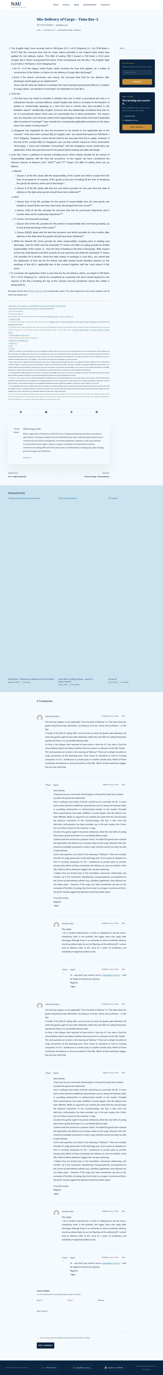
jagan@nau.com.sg (131, 120)
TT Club (12, 348)
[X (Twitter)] (46, 412)
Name (39, 1300)
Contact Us (105, 4)
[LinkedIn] (96, 412)
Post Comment (45, 1345)
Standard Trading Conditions (145, 1366)
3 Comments (74, 684)
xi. (8, 340)
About (76, 4)
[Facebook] (21, 412)
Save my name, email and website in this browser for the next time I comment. (65, 1338)
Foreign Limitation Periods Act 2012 (19, 335)
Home (55, 4)
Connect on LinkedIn (115, 1368)
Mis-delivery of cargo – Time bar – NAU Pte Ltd (59, 316)
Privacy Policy (146, 1370)
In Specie (112, 679)
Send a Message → (137, 127)
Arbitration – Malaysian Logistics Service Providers (31, 679)
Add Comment (42, 1311)
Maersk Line (13, 343)
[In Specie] (131, 586)
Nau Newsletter (89, 4)
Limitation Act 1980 (14, 319)
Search (122, 48)
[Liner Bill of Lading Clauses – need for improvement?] (81, 586)
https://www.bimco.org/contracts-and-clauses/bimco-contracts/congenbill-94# (31, 308)
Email (70, 1300)
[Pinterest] (71, 412)
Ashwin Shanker (52, 716)
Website (101, 1300)
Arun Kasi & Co (37, 291)
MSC (11, 346)
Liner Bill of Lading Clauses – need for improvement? (75, 680)
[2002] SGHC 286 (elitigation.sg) (18, 340)
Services (66, 4)
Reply (123, 716)
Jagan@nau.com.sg (111, 975)
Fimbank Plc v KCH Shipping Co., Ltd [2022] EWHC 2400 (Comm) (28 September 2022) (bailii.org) (37, 306)
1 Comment (26, 682)
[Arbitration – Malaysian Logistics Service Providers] (31, 586)
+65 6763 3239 (130, 116)
